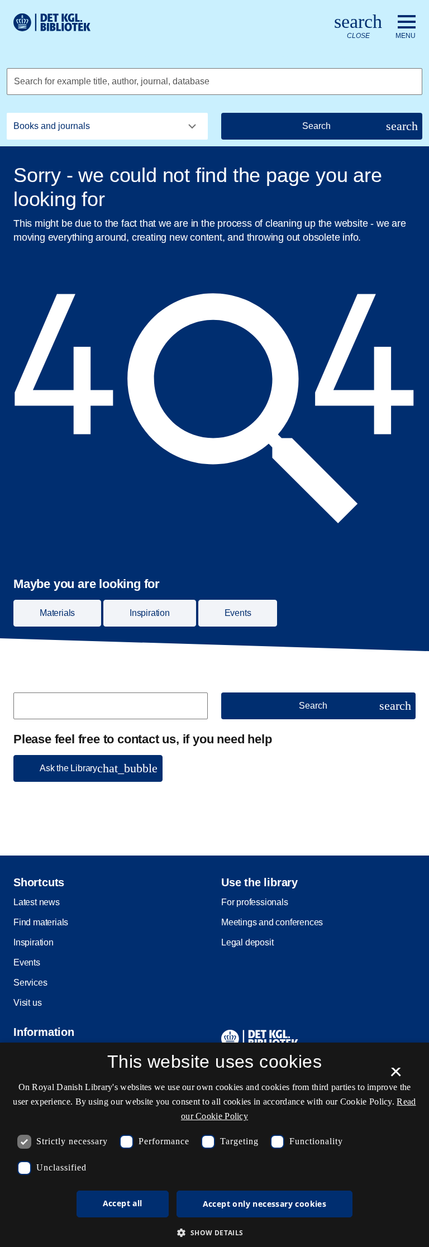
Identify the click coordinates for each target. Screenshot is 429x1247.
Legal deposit (247, 942)
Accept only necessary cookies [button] (265, 1203)
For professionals (254, 902)
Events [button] (238, 613)
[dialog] (214, 1145)
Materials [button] (57, 613)
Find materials (40, 922)
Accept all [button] (122, 1203)
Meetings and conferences (272, 922)
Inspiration (33, 942)
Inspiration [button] (150, 613)
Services (30, 982)
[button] (88, 768)
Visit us (27, 1002)
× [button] (395, 1075)
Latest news (36, 902)
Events (26, 962)
